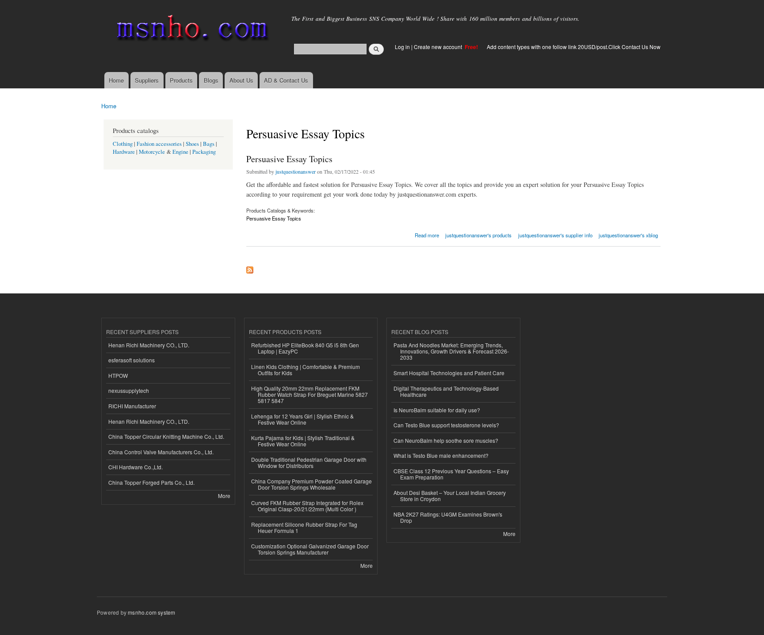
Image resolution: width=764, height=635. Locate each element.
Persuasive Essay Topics (289, 159)
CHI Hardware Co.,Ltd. (135, 467)
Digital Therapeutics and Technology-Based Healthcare (446, 391)
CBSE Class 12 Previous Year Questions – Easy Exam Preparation (451, 474)
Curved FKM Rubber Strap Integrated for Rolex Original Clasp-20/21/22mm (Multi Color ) (307, 506)
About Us (241, 80)
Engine (180, 152)
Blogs (211, 80)
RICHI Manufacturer (132, 406)
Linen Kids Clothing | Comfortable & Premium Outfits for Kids (305, 369)
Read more (427, 234)
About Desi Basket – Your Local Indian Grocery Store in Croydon (449, 495)
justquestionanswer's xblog (628, 235)
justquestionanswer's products (478, 235)
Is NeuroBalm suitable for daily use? (436, 410)
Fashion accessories (159, 144)
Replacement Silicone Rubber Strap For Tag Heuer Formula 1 (304, 527)
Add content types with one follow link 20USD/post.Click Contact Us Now (574, 46)
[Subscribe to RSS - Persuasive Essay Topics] (249, 268)
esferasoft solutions (131, 360)
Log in (402, 46)
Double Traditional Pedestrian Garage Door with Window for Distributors (309, 462)
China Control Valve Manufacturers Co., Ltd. (161, 452)
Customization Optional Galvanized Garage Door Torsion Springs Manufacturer (310, 549)
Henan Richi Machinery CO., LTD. (148, 345)
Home (116, 80)
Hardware (124, 152)
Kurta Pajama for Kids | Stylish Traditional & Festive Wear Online (303, 441)
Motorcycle (152, 152)
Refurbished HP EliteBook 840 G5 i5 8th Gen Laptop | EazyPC (305, 348)
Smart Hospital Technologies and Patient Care (448, 372)
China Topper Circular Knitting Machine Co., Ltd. (166, 436)
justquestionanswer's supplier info (555, 235)
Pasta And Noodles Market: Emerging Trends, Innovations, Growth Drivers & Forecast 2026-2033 (451, 351)
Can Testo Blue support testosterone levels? (446, 425)
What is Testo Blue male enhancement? (441, 455)
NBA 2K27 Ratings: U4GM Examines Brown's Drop (447, 517)
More (224, 495)
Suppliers (147, 80)
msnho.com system (151, 612)
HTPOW (118, 375)
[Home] (191, 30)
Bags (208, 144)
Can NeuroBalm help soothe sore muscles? (445, 440)
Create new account (438, 46)
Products (181, 80)
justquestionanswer (295, 171)
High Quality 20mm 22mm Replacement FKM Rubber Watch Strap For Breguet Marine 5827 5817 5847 (309, 394)
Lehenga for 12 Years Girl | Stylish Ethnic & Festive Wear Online (302, 419)
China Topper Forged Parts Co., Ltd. (151, 482)
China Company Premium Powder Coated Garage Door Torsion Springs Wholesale (311, 484)
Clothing (123, 144)
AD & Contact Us (286, 80)
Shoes (192, 144)
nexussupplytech (128, 390)
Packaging (204, 152)
